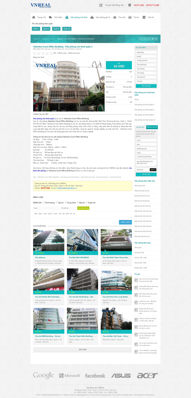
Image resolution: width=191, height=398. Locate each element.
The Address (40, 258)
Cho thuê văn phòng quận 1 (123, 395)
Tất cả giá (137, 247)
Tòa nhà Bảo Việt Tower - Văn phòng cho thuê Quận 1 (124, 336)
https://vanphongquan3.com (80, 395)
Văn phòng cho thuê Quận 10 (144, 120)
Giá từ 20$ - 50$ (140, 263)
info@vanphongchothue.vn (67, 188)
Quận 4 (56, 29)
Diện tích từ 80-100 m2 (142, 206)
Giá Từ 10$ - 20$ (140, 258)
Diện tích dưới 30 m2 (141, 191)
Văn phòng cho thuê (88, 177)
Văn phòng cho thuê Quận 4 (144, 115)
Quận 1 (36, 29)
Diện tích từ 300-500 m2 (143, 231)
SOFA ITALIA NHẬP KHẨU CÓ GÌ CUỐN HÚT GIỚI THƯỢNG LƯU (147, 335)
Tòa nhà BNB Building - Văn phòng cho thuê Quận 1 (56, 336)
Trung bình (71, 203)
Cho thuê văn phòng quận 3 (102, 395)
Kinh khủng (50, 203)
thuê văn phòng (115, 177)
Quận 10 (67, 29)
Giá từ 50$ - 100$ (140, 268)
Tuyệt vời (91, 203)
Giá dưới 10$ (139, 253)
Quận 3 (46, 29)
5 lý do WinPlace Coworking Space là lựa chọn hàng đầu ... (148, 353)
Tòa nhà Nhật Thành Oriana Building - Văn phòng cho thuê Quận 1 (129, 258)
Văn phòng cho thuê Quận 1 (144, 105)
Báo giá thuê (140, 127)
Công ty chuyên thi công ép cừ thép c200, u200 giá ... (147, 320)
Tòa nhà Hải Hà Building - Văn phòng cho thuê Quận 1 (91, 297)
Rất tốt (81, 203)
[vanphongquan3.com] (41, 5)
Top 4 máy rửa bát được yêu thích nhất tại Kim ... (148, 344)
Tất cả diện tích (139, 186)
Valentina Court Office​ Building (48, 177)
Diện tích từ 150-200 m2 (143, 216)
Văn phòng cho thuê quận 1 (70, 177)
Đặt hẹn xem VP (152, 127)
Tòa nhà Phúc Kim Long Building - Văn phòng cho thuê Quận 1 (128, 297)
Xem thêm (82, 349)
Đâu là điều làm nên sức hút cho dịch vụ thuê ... (148, 327)
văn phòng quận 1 (102, 177)
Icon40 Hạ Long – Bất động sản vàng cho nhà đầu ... (147, 302)
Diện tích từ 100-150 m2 (143, 211)
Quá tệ (60, 203)
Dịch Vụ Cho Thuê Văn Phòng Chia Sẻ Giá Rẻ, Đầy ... (148, 280)
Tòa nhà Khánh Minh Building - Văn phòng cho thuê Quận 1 (59, 297)
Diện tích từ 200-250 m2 (143, 221)
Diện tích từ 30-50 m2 (142, 196)
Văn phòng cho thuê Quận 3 (144, 110)
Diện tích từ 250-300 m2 (143, 226)
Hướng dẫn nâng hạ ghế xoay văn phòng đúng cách (148, 288)
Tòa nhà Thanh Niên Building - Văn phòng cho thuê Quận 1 (93, 336)
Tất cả (136, 100)
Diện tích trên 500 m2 (142, 236)
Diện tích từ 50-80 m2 (142, 201)
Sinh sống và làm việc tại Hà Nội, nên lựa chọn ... (148, 295)
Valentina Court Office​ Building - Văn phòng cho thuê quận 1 (63, 47)
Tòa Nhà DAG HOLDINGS (79, 258)
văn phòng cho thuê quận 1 (144, 395)
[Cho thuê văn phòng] (43, 375)
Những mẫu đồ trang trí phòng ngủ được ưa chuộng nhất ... (148, 311)
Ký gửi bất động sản (114, 5)
